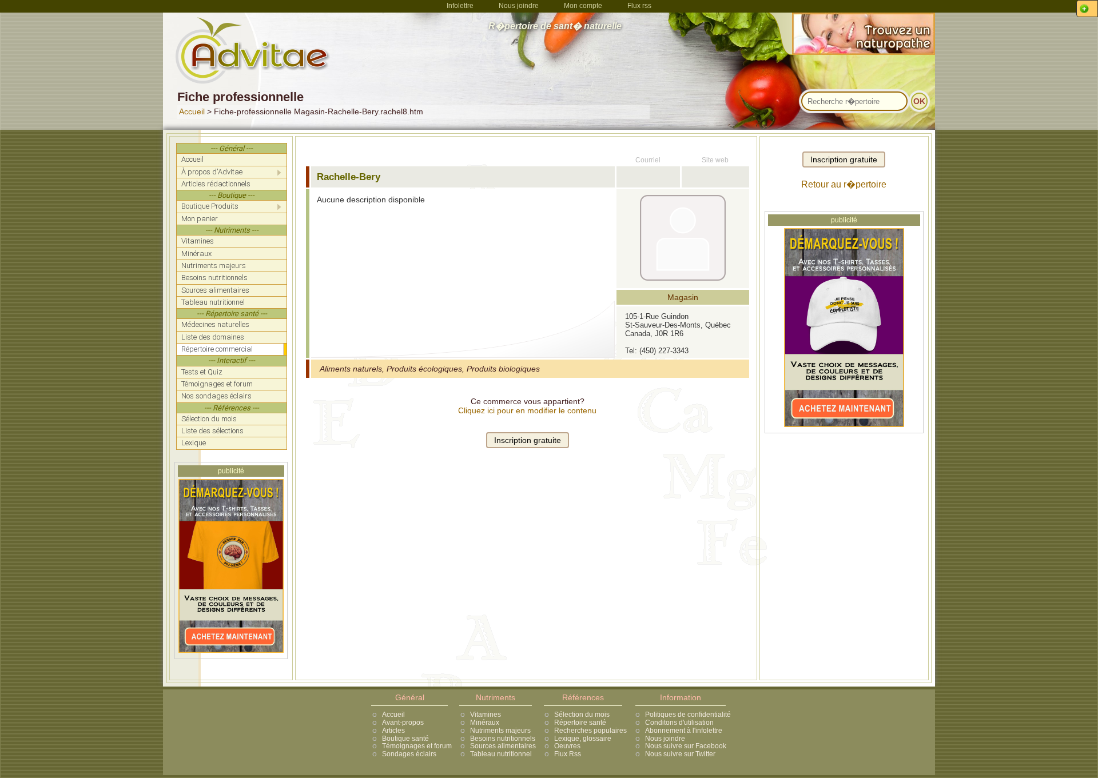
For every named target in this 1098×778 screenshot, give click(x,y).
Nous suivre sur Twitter (680, 754)
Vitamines (485, 715)
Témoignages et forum (417, 746)
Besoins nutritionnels (502, 739)
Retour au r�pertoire (843, 184)
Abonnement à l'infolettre (683, 731)
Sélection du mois (582, 715)
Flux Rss (567, 754)
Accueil (192, 111)
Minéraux (484, 723)
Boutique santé (405, 739)
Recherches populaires (590, 731)
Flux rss (639, 6)
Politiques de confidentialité (688, 715)
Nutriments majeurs (500, 731)
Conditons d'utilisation (679, 723)
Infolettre (460, 6)
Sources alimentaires (503, 746)
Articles (393, 731)
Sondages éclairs (409, 754)
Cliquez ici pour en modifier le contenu (527, 410)
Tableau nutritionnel (501, 754)
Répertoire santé (580, 723)
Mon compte (583, 6)
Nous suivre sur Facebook (685, 746)
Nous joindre (519, 6)
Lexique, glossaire (582, 739)
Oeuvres (567, 746)
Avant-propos (403, 723)
